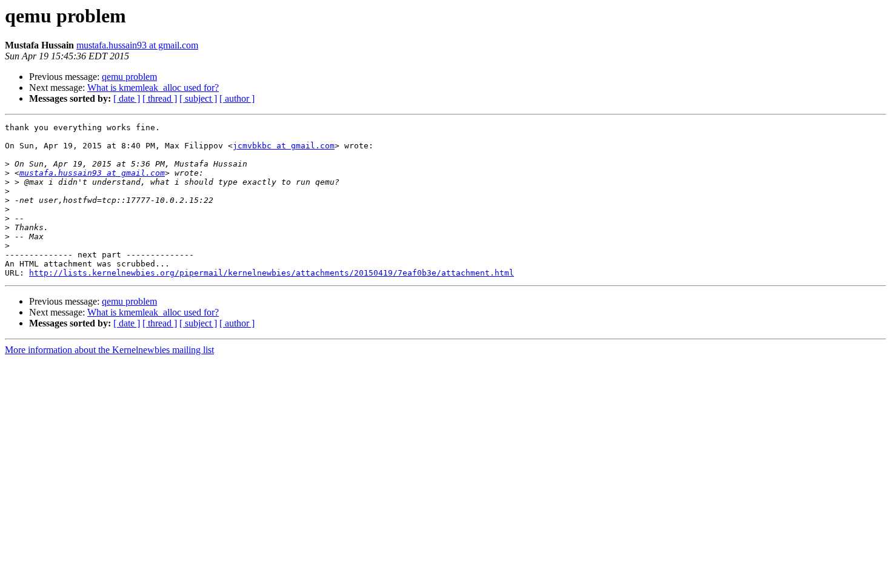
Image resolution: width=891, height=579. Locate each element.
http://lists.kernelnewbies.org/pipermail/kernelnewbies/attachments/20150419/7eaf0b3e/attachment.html (271, 272)
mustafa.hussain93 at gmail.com (137, 45)
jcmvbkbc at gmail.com (284, 145)
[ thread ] (159, 98)
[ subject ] (198, 98)
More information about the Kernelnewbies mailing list (109, 350)
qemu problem (129, 76)
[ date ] (126, 98)
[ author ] (237, 98)
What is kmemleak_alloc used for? (153, 87)
